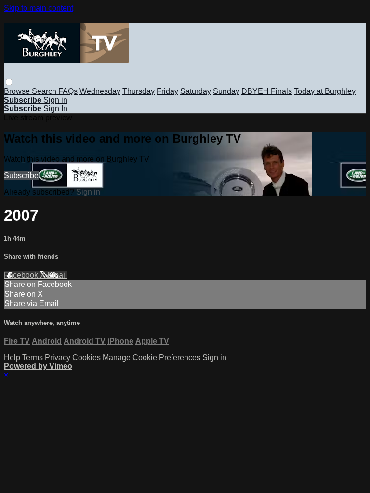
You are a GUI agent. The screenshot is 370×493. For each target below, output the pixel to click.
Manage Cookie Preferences (152, 357)
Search (45, 91)
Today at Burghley (325, 91)
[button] (9, 82)
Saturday (195, 91)
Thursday (138, 91)
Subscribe (21, 175)
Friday (167, 91)
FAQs (68, 91)
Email (57, 275)
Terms (33, 357)
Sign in (55, 100)
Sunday (226, 91)
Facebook (22, 275)
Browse (18, 91)
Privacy (58, 357)
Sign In (55, 108)
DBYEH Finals (266, 91)
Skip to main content (38, 8)
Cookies (87, 357)
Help (13, 357)
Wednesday (99, 91)
